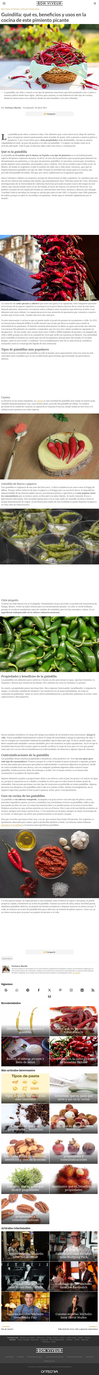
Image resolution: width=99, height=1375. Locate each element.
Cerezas (87, 1337)
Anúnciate (9, 1357)
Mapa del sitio (49, 1361)
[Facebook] (38, 990)
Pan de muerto (7, 1329)
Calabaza (69, 1340)
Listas (53, 1342)
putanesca (6, 825)
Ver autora (76, 973)
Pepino (55, 1337)
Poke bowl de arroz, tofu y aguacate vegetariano (78, 1329)
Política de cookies (74, 1357)
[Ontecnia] (49, 1372)
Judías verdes (71, 1337)
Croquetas (44, 1340)
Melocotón (41, 1337)
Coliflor (77, 1340)
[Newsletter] (49, 996)
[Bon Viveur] (49, 3)
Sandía (80, 1337)
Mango (49, 1337)
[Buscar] (95, 3)
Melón (62, 1337)
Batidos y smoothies (27, 1337)
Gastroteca (7, 958)
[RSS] (93, 990)
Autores (20, 1357)
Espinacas (46, 1342)
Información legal (34, 1357)
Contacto (90, 1357)
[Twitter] (49, 990)
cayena (40, 401)
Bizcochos (35, 1340)
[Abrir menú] (4, 3)
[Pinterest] (60, 990)
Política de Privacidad (55, 1357)
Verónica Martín (19, 966)
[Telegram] (27, 990)
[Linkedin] (82, 990)
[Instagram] (71, 990)
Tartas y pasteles (24, 1340)
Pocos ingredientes (57, 1340)
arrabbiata (18, 825)
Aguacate (84, 1340)
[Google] (6, 990)
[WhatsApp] (16, 990)
